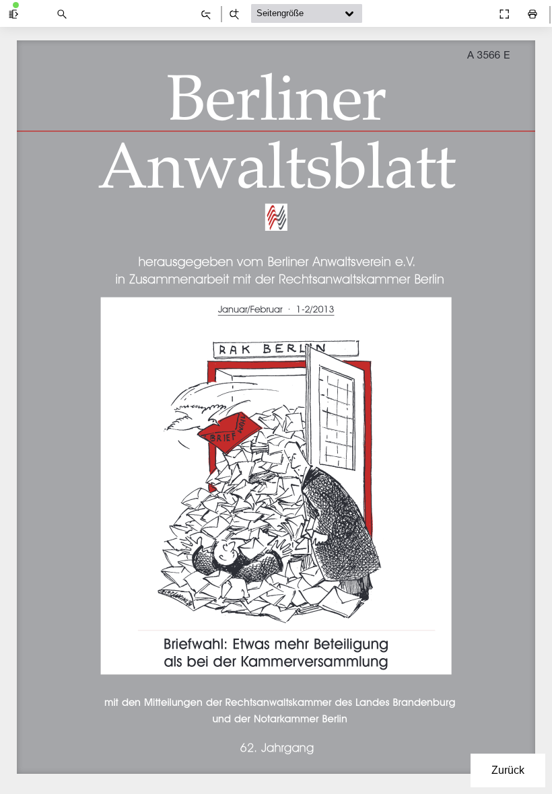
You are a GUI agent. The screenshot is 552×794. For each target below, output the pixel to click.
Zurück (507, 770)
